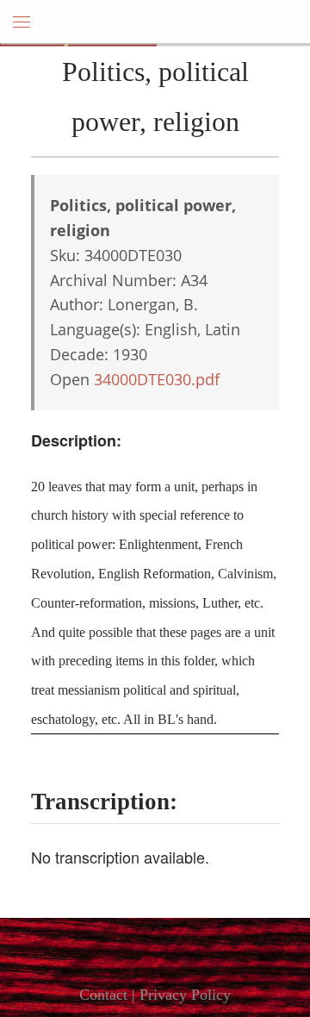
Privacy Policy (185, 994)
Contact (103, 994)
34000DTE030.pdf (157, 379)
